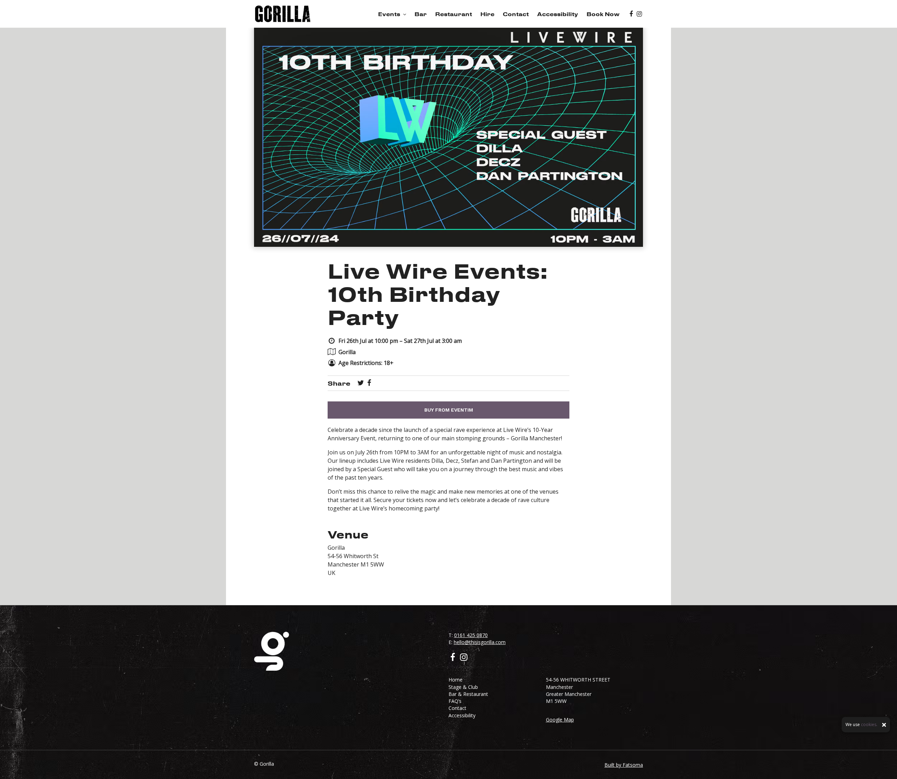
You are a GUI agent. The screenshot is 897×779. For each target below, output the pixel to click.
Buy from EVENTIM (448, 410)
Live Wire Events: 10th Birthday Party (438, 293)
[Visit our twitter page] (360, 383)
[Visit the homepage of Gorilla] (282, 14)
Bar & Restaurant (468, 694)
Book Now (603, 14)
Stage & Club (463, 687)
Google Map (560, 719)
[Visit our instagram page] (639, 14)
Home (455, 679)
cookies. (869, 725)
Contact (516, 14)
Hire (487, 14)
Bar (421, 14)
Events (389, 14)
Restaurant (453, 14)
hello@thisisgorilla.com (480, 642)
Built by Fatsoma (623, 764)
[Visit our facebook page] (631, 14)
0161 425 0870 (471, 635)
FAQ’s (454, 701)
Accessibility (557, 14)
